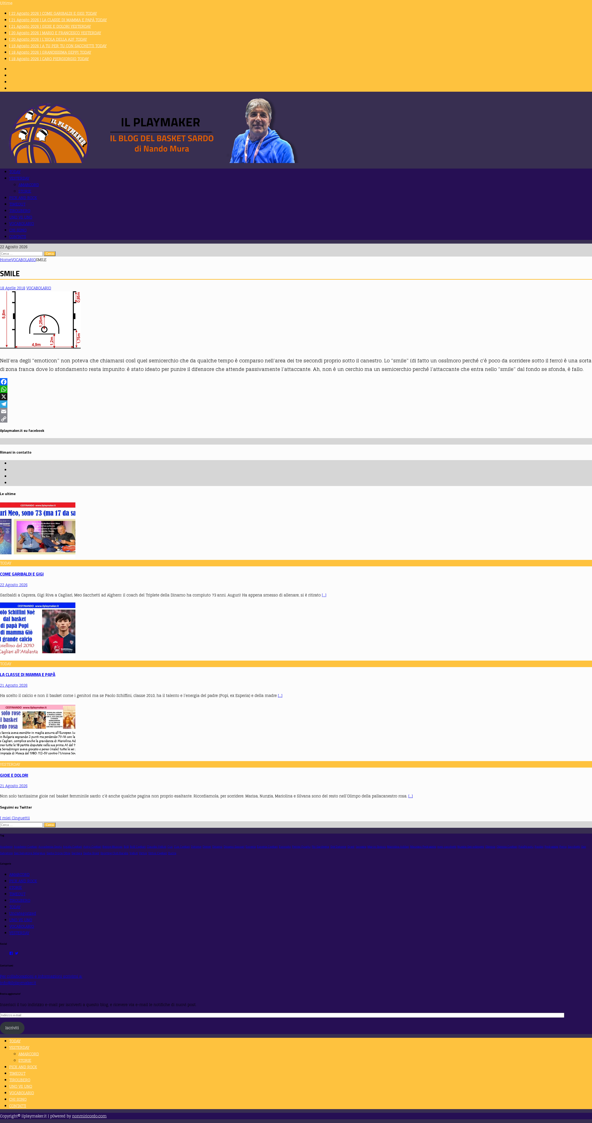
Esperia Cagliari (267, 846)
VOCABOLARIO (21, 223)
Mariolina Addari (398, 846)
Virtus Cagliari (157, 853)
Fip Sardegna (320, 846)
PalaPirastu (525, 846)
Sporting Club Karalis (114, 853)
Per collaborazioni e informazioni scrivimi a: (41, 976)
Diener (207, 846)
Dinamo (217, 846)
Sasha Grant (91, 853)
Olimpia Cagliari (506, 846)
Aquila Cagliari (72, 846)
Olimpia (490, 846)
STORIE (24, 191)
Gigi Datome (338, 846)
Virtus (143, 853)
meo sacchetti (446, 846)
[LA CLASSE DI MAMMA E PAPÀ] (37, 657)
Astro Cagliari (92, 846)
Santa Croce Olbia (58, 853)
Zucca (172, 853)
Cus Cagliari (182, 846)
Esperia (251, 846)
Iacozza (361, 846)
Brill (126, 846)
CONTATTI (17, 236)
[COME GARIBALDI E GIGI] (37, 556)
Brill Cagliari (138, 846)
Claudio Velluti (156, 846)
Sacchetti (574, 846)
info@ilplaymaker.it (18, 983)
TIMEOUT (17, 204)
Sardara (76, 853)
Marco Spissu (376, 846)
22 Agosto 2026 (14, 585)
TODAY (15, 172)
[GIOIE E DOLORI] (37, 758)
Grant (351, 846)
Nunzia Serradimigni (470, 846)
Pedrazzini (551, 846)
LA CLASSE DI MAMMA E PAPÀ (27, 674)
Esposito (285, 846)
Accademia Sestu (50, 846)
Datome (196, 846)
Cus (170, 846)
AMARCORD (28, 185)
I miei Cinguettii (15, 818)
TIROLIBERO (19, 210)
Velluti (134, 853)
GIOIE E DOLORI (14, 775)
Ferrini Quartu (301, 846)
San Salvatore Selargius (29, 853)
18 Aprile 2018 (12, 288)
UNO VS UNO (20, 217)
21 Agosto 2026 (14, 685)
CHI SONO (18, 230)
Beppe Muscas (112, 846)
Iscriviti (12, 1028)
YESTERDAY (19, 178)
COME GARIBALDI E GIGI (22, 574)
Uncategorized (22, 913)
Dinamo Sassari (234, 846)
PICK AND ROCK (23, 197)
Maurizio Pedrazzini (423, 846)
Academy (6, 846)
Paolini (539, 846)
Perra (563, 846)
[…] (324, 595)
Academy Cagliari (25, 846)
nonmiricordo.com (89, 1116)
